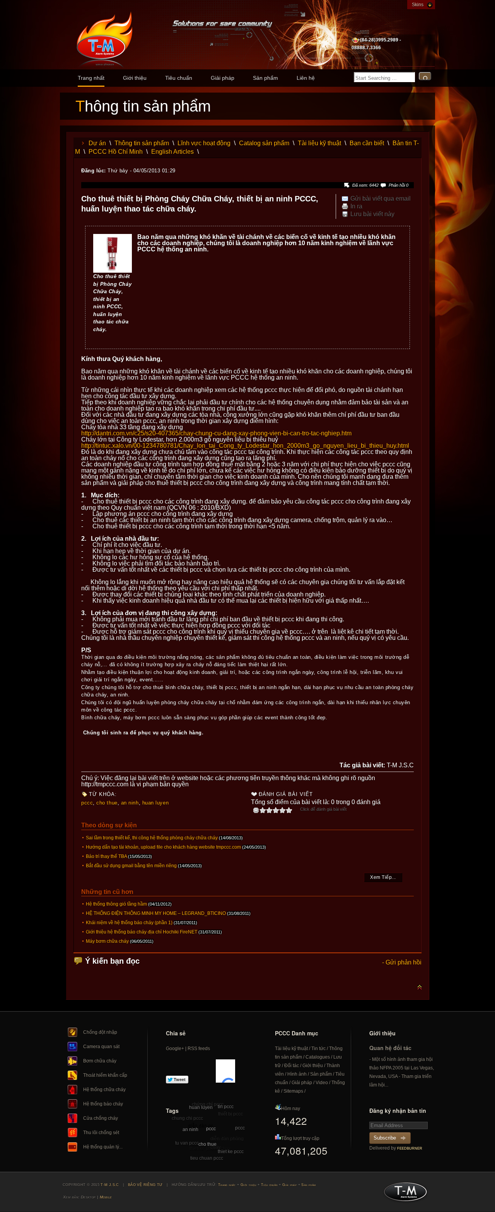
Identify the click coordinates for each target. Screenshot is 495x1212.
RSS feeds (199, 1048)
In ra (356, 206)
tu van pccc (187, 1143)
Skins (417, 4)
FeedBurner (409, 1148)
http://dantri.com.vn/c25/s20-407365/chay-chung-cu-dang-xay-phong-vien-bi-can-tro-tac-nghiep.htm (216, 433)
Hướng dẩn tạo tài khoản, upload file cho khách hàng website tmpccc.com (163, 847)
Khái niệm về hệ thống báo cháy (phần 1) (129, 922)
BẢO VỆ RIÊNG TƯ (145, 1185)
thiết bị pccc (230, 1114)
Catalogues (318, 1057)
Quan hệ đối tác (390, 1048)
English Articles (172, 151)
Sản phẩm (265, 78)
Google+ (175, 1048)
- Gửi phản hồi (402, 962)
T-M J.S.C (403, 1194)
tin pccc (226, 1106)
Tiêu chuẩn (178, 78)
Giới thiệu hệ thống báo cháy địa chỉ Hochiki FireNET (141, 932)
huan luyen (155, 803)
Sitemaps (293, 1091)
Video (322, 1082)
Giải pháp (222, 78)
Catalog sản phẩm (264, 143)
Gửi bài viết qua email (380, 199)
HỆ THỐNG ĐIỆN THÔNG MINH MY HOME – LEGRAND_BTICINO (156, 913)
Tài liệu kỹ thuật (319, 143)
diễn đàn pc (200, 1125)
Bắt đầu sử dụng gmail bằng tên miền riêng (131, 865)
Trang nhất (91, 78)
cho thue (106, 803)
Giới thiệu (135, 78)
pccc (87, 803)
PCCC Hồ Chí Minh (116, 151)
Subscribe (385, 1138)
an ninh (130, 803)
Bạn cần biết (367, 143)
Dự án (97, 143)
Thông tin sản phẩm (141, 143)
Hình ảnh (297, 1074)
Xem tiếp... (383, 877)
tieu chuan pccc (206, 1158)
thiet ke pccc (231, 1151)
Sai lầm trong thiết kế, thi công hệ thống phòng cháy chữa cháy (152, 838)
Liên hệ (306, 78)
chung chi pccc (187, 1118)
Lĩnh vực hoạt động (204, 143)
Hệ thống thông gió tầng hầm (116, 904)
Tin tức (318, 1048)
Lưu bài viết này (372, 214)
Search (425, 76)
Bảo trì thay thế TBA (106, 856)
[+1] (225, 1071)
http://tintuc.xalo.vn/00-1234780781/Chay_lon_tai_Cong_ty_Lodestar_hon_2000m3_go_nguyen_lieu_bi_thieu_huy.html (245, 445)
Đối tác (291, 1065)
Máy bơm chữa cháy (107, 941)
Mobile (106, 1197)
